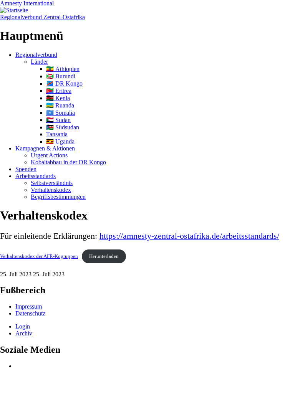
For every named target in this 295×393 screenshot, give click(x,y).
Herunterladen (104, 256)
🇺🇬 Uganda (60, 141)
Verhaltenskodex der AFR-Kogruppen (39, 256)
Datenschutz (30, 313)
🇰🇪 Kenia (58, 98)
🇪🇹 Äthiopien (63, 69)
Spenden (25, 169)
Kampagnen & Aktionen (45, 148)
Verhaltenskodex (51, 190)
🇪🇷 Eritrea (58, 91)
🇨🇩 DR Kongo (64, 83)
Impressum (28, 306)
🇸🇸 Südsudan (62, 127)
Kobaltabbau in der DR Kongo (68, 162)
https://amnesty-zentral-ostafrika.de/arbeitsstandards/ (189, 236)
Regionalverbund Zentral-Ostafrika (42, 17)
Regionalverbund (36, 54)
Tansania (57, 134)
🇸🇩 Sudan (58, 120)
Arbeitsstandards (35, 176)
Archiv (23, 333)
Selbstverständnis (52, 183)
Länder (39, 61)
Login (22, 326)
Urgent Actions (49, 155)
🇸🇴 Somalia (60, 112)
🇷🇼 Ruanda (60, 105)
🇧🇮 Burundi (60, 76)
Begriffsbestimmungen (58, 196)
